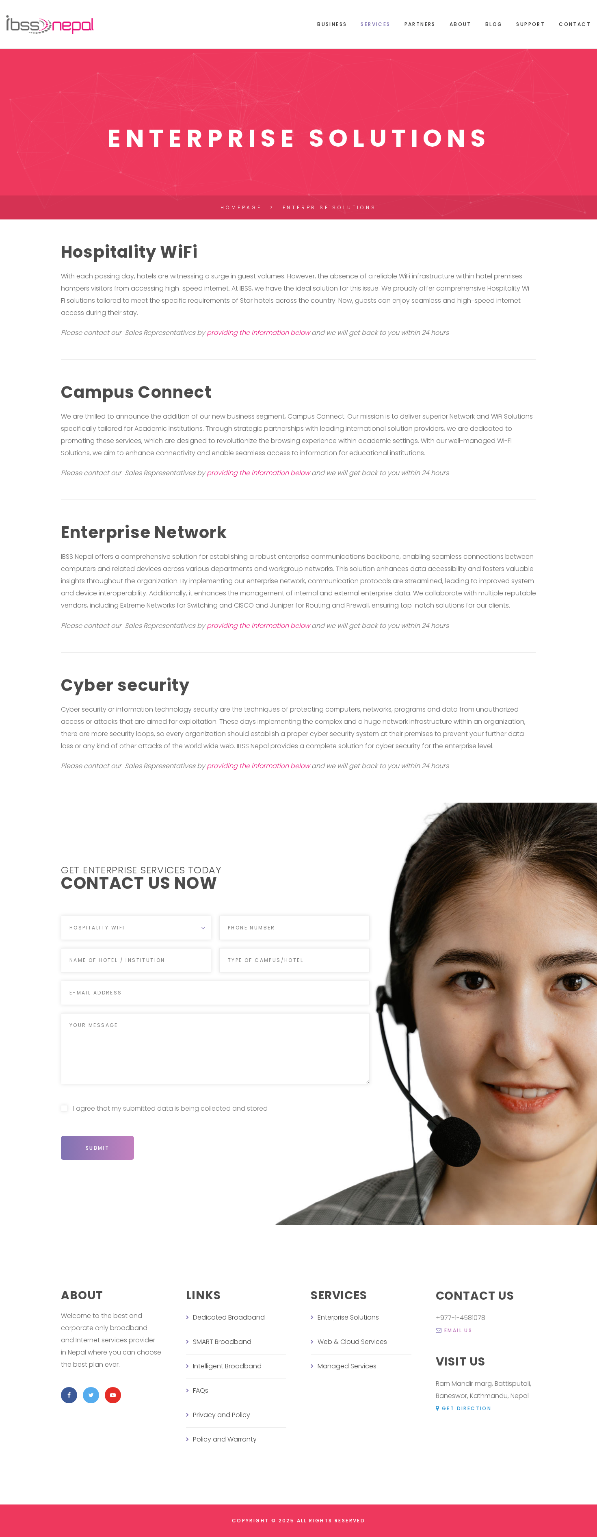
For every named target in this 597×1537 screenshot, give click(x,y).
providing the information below (258, 332)
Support (530, 24)
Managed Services (347, 1366)
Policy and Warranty (225, 1439)
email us (458, 1330)
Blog (494, 24)
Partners (420, 24)
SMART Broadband (222, 1341)
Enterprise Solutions (348, 1317)
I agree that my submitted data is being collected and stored (169, 1108)
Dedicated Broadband (229, 1317)
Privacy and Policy (221, 1415)
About (461, 24)
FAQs (200, 1390)
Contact (575, 24)
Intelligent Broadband (227, 1366)
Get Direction (466, 1408)
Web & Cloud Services (352, 1341)
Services (375, 24)
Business (332, 24)
